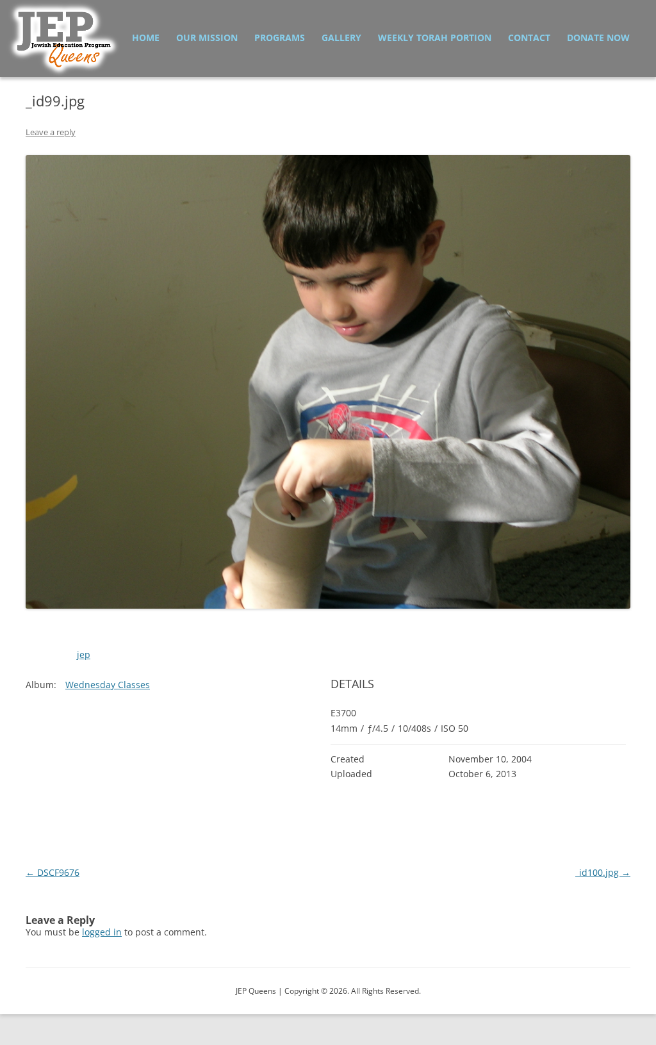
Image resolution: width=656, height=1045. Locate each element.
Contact (529, 37)
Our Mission (207, 37)
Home (146, 37)
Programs (279, 37)
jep (83, 654)
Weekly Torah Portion (434, 37)
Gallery (341, 37)
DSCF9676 (52, 872)
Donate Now (598, 37)
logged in (102, 932)
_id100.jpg (602, 872)
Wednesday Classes (107, 685)
